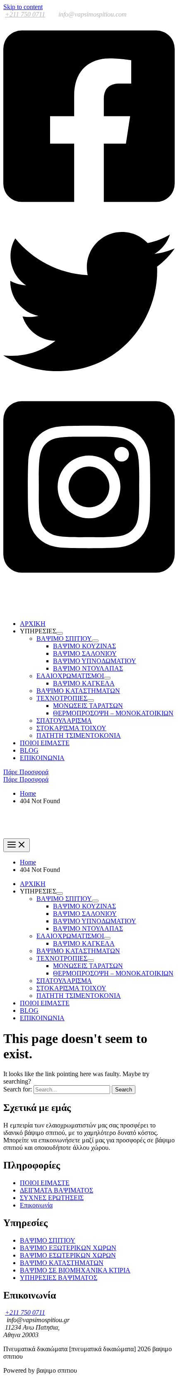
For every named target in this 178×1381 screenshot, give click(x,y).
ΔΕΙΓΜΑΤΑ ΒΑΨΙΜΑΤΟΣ (56, 1190)
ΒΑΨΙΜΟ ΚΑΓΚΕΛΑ (84, 683)
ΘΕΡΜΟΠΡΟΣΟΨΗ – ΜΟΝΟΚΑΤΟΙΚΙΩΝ (113, 713)
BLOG (29, 750)
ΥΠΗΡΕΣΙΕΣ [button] (38, 631)
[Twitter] (89, 385)
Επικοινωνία (36, 1205)
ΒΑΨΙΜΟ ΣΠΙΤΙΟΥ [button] (64, 638)
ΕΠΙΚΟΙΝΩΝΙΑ (42, 757)
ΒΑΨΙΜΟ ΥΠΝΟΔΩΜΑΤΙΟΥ (94, 660)
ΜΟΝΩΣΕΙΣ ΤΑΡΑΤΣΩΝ (88, 705)
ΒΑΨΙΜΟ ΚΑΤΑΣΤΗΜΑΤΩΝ (78, 690)
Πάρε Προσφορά (25, 779)
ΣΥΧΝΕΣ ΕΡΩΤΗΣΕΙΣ (52, 1197)
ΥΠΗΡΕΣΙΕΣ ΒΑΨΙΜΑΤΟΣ (58, 1277)
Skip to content (23, 6)
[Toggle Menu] (59, 633)
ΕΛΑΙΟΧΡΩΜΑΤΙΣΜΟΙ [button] (70, 675)
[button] (89, 772)
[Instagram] (89, 582)
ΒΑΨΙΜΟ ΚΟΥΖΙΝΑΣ (84, 645)
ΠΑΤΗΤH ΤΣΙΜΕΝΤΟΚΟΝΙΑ (78, 735)
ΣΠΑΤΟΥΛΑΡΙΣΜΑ (64, 720)
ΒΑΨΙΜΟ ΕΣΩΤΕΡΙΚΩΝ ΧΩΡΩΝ (68, 1255)
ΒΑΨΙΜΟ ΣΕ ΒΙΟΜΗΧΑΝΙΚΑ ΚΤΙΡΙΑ (75, 1270)
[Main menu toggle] (16, 845)
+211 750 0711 (25, 14)
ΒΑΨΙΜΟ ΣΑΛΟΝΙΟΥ (85, 653)
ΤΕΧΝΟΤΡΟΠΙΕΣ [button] (61, 698)
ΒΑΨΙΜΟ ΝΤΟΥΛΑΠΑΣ (88, 668)
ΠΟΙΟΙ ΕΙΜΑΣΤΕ (45, 742)
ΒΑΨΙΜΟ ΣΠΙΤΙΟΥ (47, 1240)
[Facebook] (89, 211)
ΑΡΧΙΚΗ (33, 623)
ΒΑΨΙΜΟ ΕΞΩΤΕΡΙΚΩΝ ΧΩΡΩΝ (68, 1247)
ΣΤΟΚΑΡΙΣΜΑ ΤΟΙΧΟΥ (71, 728)
